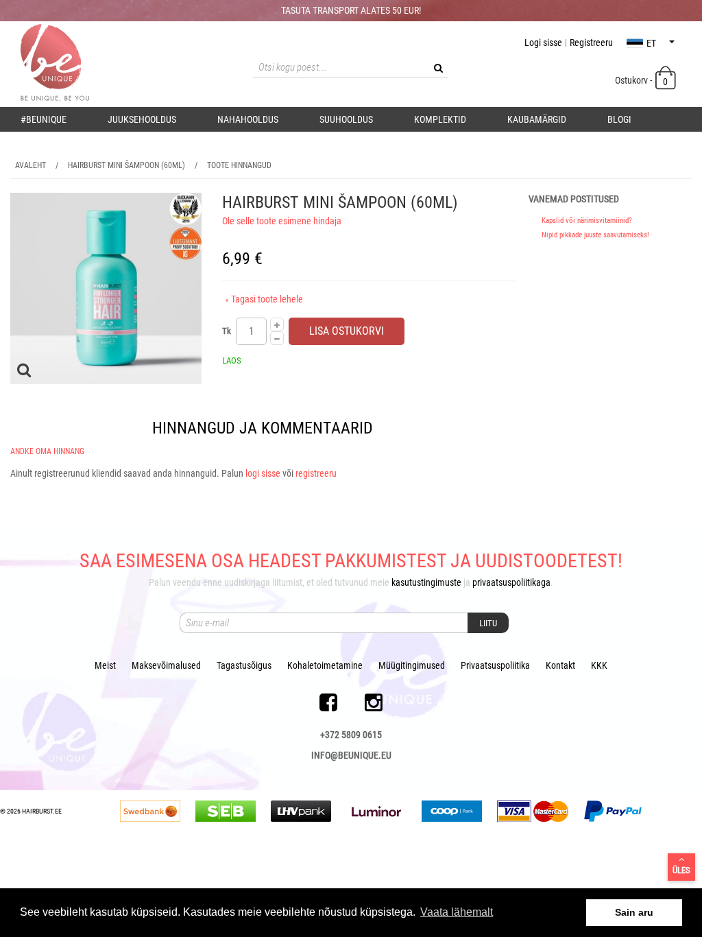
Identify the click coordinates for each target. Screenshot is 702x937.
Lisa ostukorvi (346, 330)
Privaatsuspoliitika (495, 665)
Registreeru (591, 42)
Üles (681, 870)
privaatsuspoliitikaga (511, 582)
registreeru (316, 473)
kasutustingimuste (426, 582)
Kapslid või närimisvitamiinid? (587, 220)
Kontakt (560, 665)
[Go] (438, 68)
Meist (105, 665)
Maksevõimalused (166, 665)
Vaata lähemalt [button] (456, 912)
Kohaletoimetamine (325, 665)
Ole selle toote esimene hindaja (281, 220)
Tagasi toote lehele (264, 299)
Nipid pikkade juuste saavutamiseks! (595, 234)
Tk (226, 331)
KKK (599, 665)
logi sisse (262, 473)
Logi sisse (543, 42)
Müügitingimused (411, 665)
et (651, 43)
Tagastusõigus (244, 665)
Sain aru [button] (634, 912)
